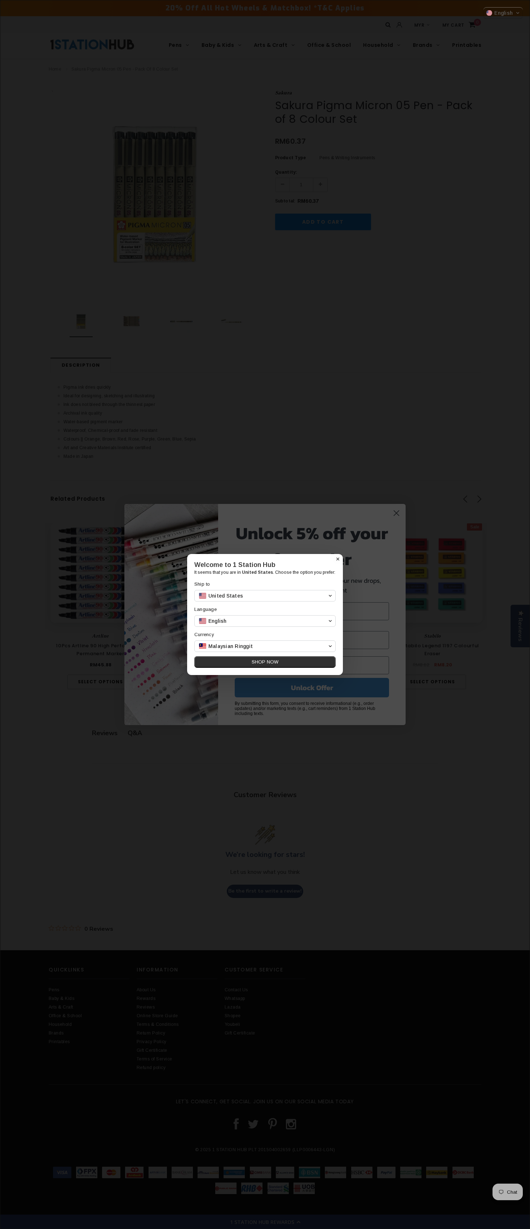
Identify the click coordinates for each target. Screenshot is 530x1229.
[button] (503, 13)
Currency (204, 634)
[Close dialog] (337, 559)
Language (205, 609)
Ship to (202, 584)
